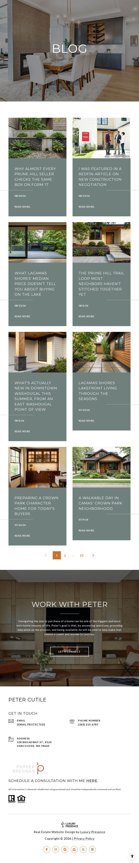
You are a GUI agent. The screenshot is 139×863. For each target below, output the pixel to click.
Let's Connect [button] (69, 651)
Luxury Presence (92, 832)
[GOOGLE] (65, 849)
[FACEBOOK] (46, 849)
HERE (91, 781)
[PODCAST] (92, 849)
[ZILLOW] (74, 849)
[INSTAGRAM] (55, 849)
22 (82, 555)
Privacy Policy (84, 838)
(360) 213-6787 (88, 724)
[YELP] (83, 849)
